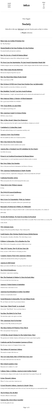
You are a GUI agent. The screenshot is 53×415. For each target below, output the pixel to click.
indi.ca (26, 5)
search (9, 3)
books (9, 5)
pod (44, 7)
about (43, 2)
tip (43, 6)
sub (44, 4)
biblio (9, 7)
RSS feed (20, 29)
